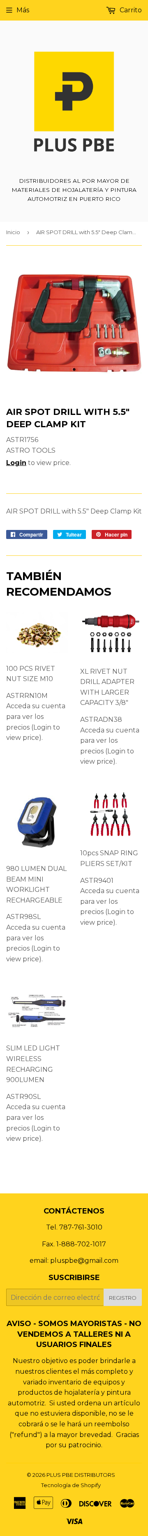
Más (22, 10)
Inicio (13, 232)
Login (16, 463)
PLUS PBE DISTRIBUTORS (80, 1475)
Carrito (130, 10)
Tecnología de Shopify (71, 1485)
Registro (122, 1297)
